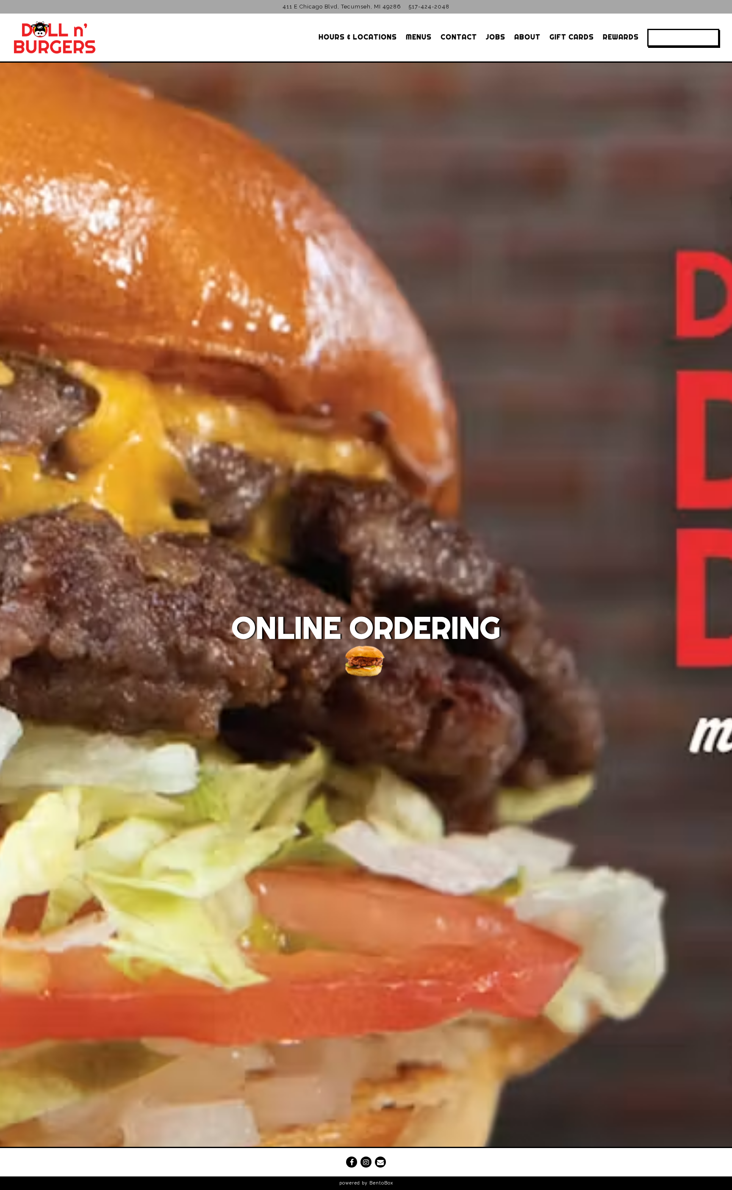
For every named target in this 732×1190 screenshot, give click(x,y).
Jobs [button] (495, 37)
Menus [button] (419, 37)
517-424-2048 (428, 6)
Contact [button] (459, 37)
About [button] (527, 37)
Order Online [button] (683, 37)
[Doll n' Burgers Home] (54, 37)
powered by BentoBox (366, 1182)
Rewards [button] (621, 37)
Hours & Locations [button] (358, 37)
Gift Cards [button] (571, 37)
